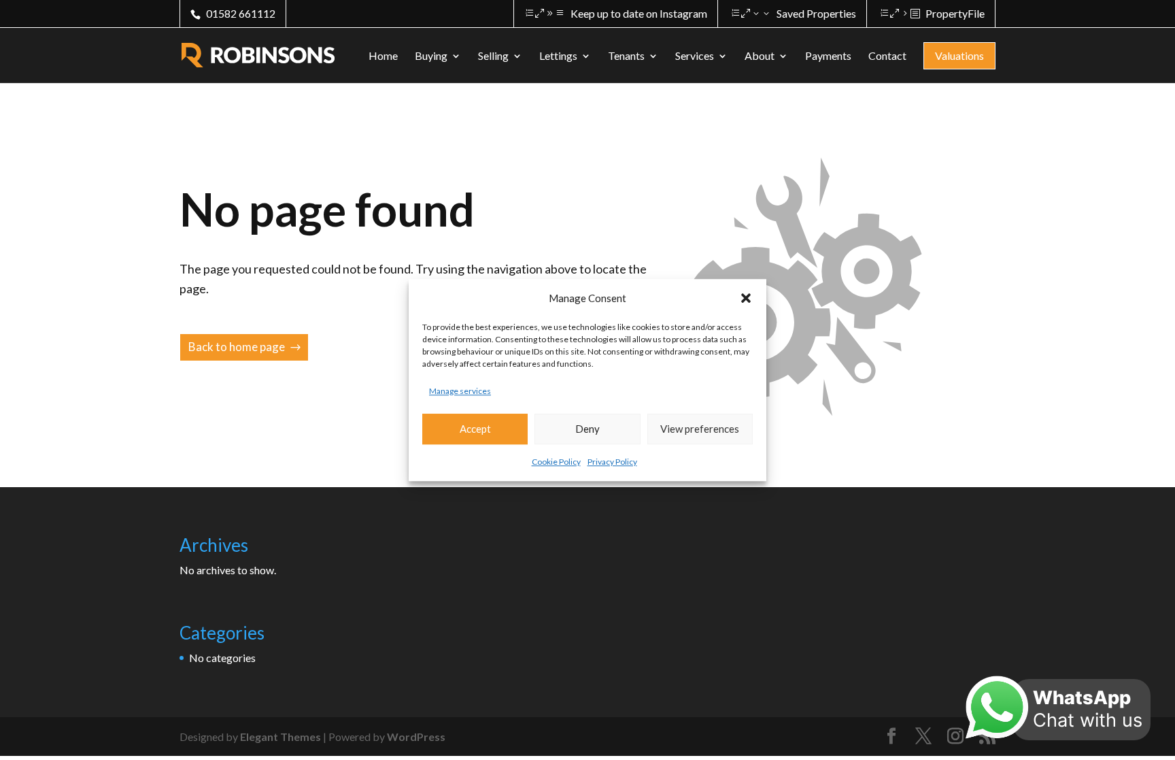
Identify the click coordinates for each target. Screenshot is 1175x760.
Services (694, 56)
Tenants (626, 56)
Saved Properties (816, 13)
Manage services (460, 391)
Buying (431, 56)
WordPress (416, 736)
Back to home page (236, 347)
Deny (587, 429)
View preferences (699, 429)
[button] (746, 298)
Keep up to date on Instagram (639, 13)
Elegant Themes (280, 736)
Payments (828, 56)
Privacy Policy (612, 462)
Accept (475, 429)
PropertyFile (955, 13)
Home (383, 56)
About (759, 56)
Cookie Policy (556, 462)
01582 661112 (240, 13)
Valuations (959, 55)
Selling (493, 56)
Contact (887, 56)
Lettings (558, 56)
